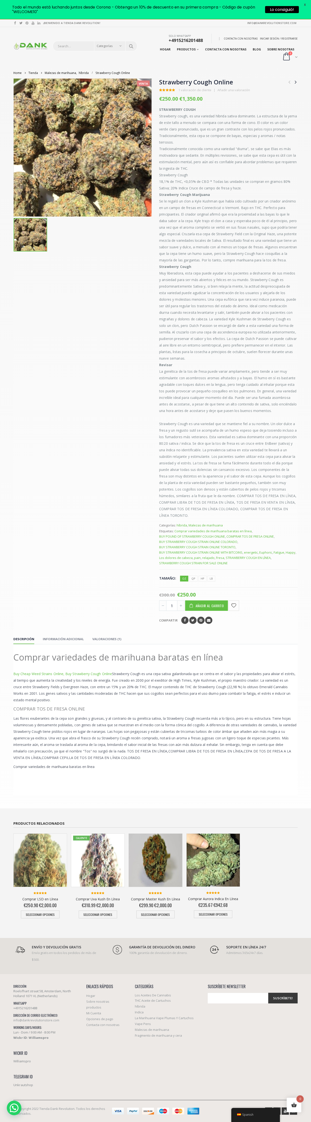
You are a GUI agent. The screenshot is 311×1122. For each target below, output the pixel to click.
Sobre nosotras (280, 49)
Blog (257, 49)
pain (197, 558)
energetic (251, 552)
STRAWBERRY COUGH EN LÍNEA (248, 558)
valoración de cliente (194, 90)
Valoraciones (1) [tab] (106, 639)
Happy (290, 552)
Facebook (185, 620)
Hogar (165, 49)
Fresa (220, 558)
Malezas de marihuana (206, 525)
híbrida (182, 525)
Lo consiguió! (282, 9)
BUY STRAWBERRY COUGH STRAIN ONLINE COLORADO (198, 542)
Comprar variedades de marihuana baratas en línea (213, 531)
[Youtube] (33, 23)
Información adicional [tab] (63, 639)
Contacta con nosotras (241, 38)
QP (193, 578)
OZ (184, 578)
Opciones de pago (99, 1019)
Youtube (285, 1111)
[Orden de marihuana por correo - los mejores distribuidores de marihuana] (30, 46)
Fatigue (279, 552)
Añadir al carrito (210, 605)
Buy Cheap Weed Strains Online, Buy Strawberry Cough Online (62, 673)
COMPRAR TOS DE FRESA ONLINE (250, 536)
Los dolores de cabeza (176, 558)
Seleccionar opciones (40, 914)
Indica (139, 1012)
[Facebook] (15, 23)
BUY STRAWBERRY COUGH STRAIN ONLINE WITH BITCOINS (200, 552)
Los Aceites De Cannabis (153, 995)
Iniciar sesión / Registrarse (279, 38)
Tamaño (167, 578)
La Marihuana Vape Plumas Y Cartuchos (164, 1018)
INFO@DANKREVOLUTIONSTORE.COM (271, 23)
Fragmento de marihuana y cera (158, 1035)
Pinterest (201, 620)
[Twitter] (21, 23)
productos (186, 49)
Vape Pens (143, 1024)
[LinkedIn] (39, 23)
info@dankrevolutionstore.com (36, 1020)
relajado (208, 558)
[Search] (131, 46)
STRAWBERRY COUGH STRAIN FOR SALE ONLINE (193, 563)
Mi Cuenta (93, 1013)
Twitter (193, 620)
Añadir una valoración (233, 90)
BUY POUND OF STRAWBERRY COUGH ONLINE (192, 536)
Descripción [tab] (23, 639)
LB (211, 578)
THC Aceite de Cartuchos (153, 1000)
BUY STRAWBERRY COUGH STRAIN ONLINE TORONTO (197, 547)
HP (202, 578)
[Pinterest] (27, 23)
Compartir (168, 620)
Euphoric (265, 552)
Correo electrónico (208, 620)
